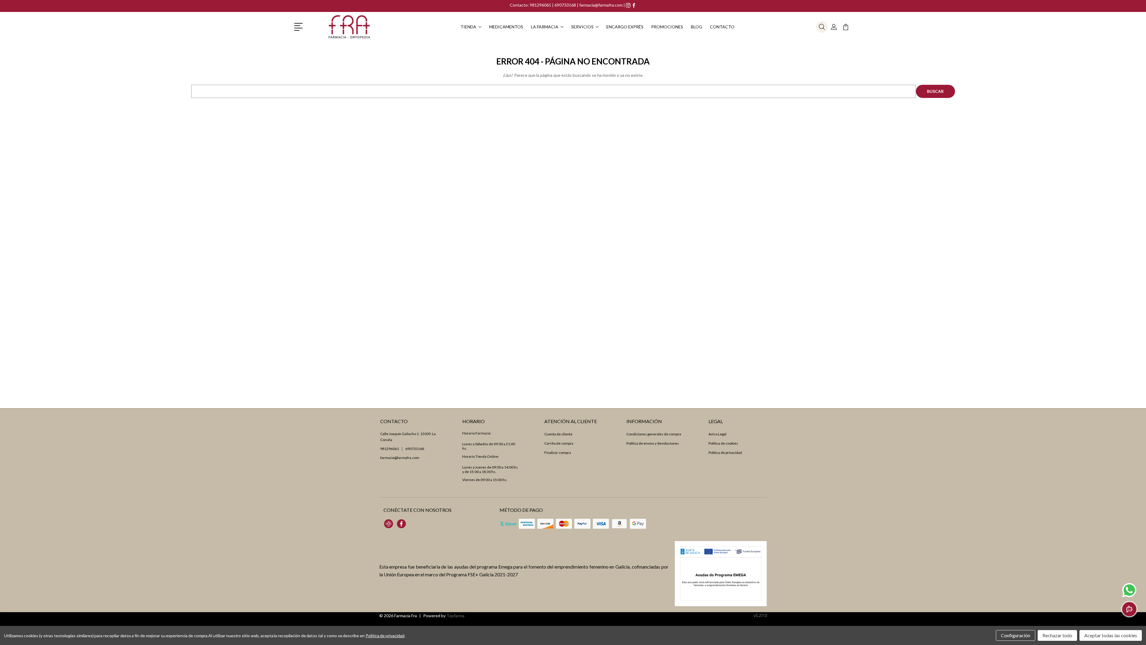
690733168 (565, 4)
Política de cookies (723, 443)
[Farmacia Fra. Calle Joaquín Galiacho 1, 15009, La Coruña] (349, 27)
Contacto (722, 26)
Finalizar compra (557, 452)
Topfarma (455, 615)
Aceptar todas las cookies (1110, 635)
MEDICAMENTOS (506, 26)
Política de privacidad (725, 452)
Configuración (1015, 635)
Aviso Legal (717, 434)
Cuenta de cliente (558, 434)
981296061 (541, 4)
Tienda (468, 26)
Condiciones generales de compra (653, 434)
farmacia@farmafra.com (601, 4)
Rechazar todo (1057, 635)
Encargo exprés (624, 26)
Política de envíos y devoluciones (652, 443)
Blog (696, 26)
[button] (299, 26)
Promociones (667, 26)
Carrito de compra (558, 443)
